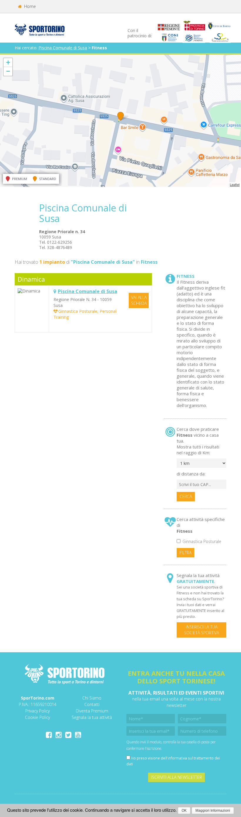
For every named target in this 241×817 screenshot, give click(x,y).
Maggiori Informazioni (212, 810)
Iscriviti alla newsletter (176, 777)
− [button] (8, 71)
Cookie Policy (37, 717)
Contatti (92, 704)
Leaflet (235, 184)
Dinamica (31, 279)
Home (29, 6)
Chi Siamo (91, 698)
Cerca (186, 496)
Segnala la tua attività (92, 717)
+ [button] (8, 62)
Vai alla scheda (139, 300)
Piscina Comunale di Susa (63, 48)
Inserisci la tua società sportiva (201, 630)
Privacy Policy (37, 711)
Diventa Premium (92, 711)
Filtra (185, 552)
